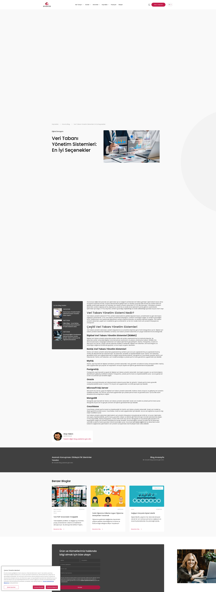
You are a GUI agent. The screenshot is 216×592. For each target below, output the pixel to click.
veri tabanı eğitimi (139, 422)
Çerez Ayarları (11, 587)
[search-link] (149, 5)
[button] (79, 4)
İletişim (121, 4)
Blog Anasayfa (157, 457)
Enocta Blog (66, 124)
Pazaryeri (113, 4)
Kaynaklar (55, 124)
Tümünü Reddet (38, 587)
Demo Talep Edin (158, 4)
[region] (30, 578)
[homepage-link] (47, 4)
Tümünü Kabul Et (52, 587)
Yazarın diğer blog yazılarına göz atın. (77, 439)
